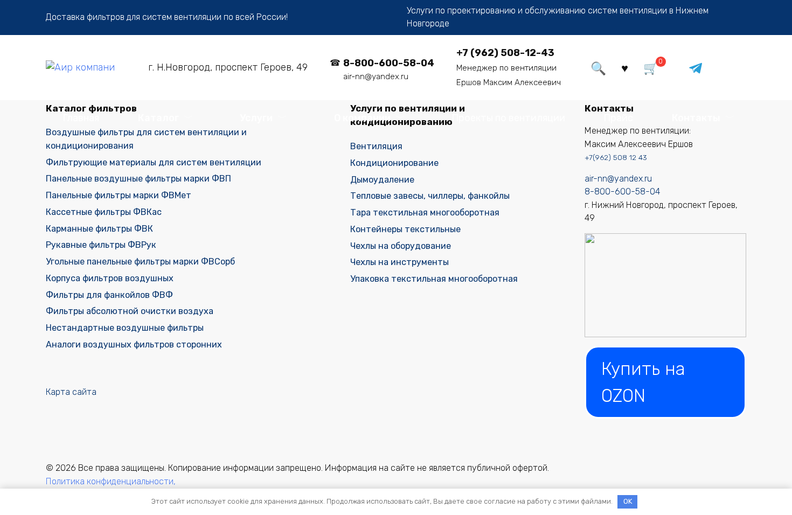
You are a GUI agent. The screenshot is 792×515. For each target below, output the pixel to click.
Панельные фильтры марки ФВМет (118, 195)
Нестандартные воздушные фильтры (125, 328)
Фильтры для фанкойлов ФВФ (109, 295)
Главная (80, 118)
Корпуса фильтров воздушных (109, 278)
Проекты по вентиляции (508, 118)
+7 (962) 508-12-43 (505, 53)
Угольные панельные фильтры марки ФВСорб (140, 261)
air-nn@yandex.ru (618, 178)
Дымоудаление (382, 180)
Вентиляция (376, 146)
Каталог (158, 118)
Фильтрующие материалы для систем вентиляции (153, 162)
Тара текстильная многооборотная (424, 212)
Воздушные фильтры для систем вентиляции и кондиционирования (146, 138)
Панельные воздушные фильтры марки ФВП (138, 178)
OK (627, 501)
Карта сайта (71, 392)
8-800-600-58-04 (622, 191)
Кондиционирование (394, 163)
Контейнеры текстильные (405, 229)
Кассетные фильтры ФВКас (104, 212)
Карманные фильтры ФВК (99, 229)
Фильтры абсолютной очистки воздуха (129, 311)
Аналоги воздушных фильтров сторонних (134, 344)
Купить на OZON (643, 382)
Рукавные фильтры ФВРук (101, 245)
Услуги (256, 118)
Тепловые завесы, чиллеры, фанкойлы (430, 196)
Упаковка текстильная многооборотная (434, 279)
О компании (362, 118)
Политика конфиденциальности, (111, 481)
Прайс (618, 118)
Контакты (696, 118)
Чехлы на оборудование (400, 246)
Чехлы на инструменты (399, 262)
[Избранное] (625, 67)
